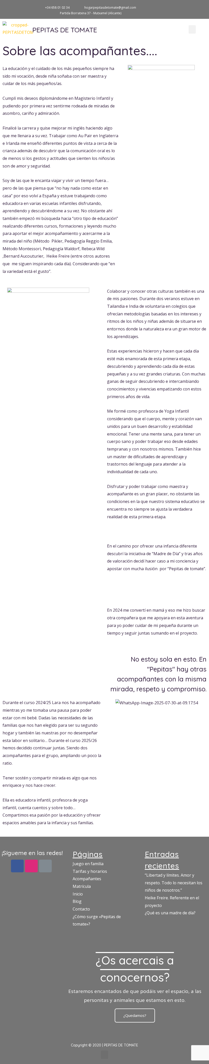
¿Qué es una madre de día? (170, 913)
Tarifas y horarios (90, 871)
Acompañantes (87, 878)
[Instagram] (193, 7)
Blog (77, 901)
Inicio (78, 894)
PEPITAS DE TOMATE (64, 29)
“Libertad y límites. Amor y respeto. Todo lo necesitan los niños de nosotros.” (173, 882)
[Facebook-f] (185, 7)
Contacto (81, 909)
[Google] (202, 7)
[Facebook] (17, 866)
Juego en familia (88, 863)
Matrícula (82, 886)
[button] (192, 29)
